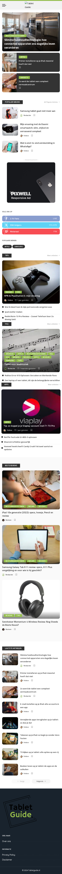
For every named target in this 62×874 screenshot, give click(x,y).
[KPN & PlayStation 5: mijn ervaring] (31, 282)
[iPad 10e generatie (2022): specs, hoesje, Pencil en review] (31, 489)
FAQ (7, 324)
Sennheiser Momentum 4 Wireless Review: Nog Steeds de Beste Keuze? (30, 623)
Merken (16, 357)
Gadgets (24, 77)
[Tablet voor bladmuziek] (31, 350)
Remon (9, 520)
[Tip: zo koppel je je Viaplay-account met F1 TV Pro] (31, 411)
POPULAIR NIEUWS (12, 102)
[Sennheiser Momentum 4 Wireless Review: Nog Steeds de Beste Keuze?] (31, 599)
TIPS (7, 255)
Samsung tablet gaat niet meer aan (37, 111)
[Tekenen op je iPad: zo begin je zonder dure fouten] (10, 739)
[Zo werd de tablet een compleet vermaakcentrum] (9, 82)
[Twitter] (31, 225)
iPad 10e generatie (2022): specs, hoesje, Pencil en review (27, 514)
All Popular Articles (51, 102)
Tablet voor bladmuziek (16, 364)
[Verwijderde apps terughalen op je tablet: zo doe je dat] (10, 723)
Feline (26, 136)
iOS (7, 357)
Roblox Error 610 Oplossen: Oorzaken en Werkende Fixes (31, 375)
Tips (18, 292)
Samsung (19, 246)
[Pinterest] (31, 231)
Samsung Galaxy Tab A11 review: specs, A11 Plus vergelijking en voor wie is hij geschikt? (27, 568)
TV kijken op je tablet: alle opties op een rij (39, 752)
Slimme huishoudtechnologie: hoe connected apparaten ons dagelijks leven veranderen (29, 43)
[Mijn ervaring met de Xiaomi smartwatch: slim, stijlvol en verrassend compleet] (10, 130)
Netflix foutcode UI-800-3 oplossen (20, 437)
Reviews (46, 357)
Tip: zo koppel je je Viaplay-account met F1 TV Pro (29, 425)
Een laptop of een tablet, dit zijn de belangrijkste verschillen (32, 380)
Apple (23, 57)
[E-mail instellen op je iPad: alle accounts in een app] (10, 708)
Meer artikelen (52, 255)
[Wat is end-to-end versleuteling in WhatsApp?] (10, 147)
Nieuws (9, 292)
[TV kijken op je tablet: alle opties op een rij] (10, 754)
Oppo (36, 357)
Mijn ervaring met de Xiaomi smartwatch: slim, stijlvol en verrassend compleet (34, 127)
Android (10, 354)
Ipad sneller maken (13, 311)
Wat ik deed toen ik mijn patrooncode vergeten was (28, 306)
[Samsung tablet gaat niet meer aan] (10, 113)
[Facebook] (31, 218)
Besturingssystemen (15, 36)
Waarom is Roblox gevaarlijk (17, 441)
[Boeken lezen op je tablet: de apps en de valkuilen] (10, 770)
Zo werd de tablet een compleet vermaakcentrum (33, 83)
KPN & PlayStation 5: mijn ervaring (22, 295)
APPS (6, 384)
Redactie (27, 115)
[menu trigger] (5, 5)
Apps (7, 422)
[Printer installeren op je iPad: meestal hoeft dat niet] (9, 62)
